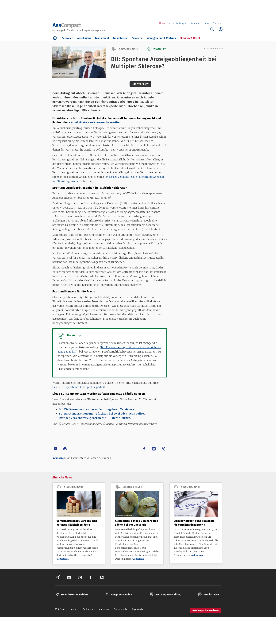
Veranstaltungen (178, 23)
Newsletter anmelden (74, 594)
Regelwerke (137, 609)
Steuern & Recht (190, 38)
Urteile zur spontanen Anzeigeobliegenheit (78, 387)
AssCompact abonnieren (205, 610)
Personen (67, 38)
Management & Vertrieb (161, 38)
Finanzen (137, 38)
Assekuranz (84, 38)
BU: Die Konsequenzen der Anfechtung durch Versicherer (97, 409)
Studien (217, 23)
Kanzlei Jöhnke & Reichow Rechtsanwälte (94, 122)
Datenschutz (120, 609)
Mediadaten (211, 594)
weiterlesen (63, 559)
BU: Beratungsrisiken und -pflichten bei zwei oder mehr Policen (102, 413)
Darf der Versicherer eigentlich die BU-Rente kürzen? (95, 417)
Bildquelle (88, 609)
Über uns (73, 609)
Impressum (104, 609)
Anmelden (59, 458)
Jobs (206, 23)
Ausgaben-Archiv (121, 594)
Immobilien (120, 38)
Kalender (195, 23)
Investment (102, 38)
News (162, 23)
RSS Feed (60, 609)
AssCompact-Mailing (168, 594)
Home (54, 38)
